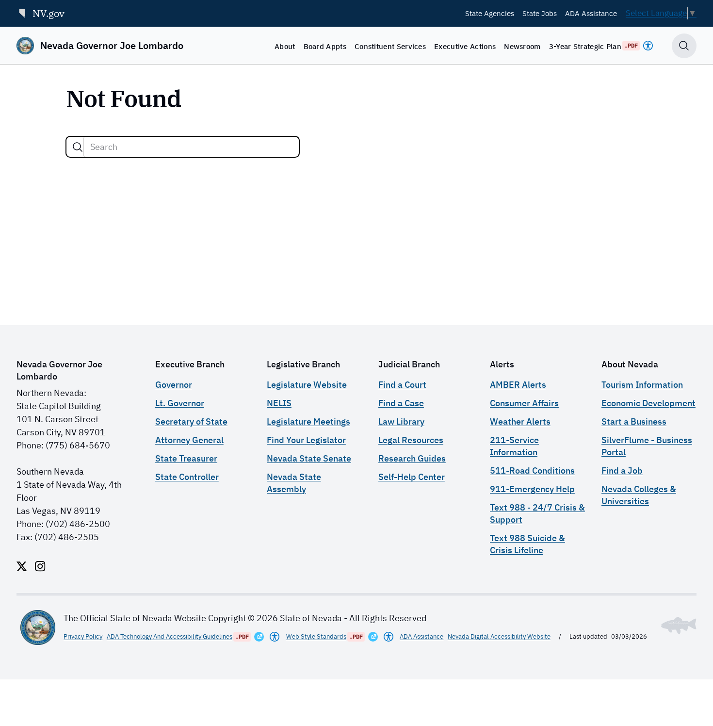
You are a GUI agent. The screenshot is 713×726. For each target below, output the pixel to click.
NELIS (279, 403)
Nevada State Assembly (294, 483)
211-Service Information (514, 446)
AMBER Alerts (518, 384)
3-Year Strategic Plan (585, 46)
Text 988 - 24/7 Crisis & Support (537, 513)
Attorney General (189, 440)
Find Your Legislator (306, 440)
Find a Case (401, 403)
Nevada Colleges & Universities (638, 495)
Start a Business (633, 421)
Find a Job (622, 470)
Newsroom (522, 46)
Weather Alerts (520, 421)
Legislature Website (307, 384)
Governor (173, 384)
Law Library (401, 421)
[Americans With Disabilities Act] (648, 45)
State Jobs (539, 13)
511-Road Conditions (532, 470)
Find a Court (402, 384)
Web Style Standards (316, 636)
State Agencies (489, 13)
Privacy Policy (83, 636)
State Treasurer (186, 458)
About (285, 46)
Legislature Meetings (308, 421)
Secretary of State (191, 421)
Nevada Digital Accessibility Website (499, 636)
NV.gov (48, 13)
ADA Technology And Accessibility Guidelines (169, 636)
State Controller (187, 476)
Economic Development (648, 403)
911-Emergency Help (532, 489)
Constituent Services (390, 46)
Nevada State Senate (309, 458)
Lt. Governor (179, 403)
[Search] (77, 147)
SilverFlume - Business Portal (646, 446)
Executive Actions (465, 46)
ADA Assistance (591, 13)
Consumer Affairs (524, 403)
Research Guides (412, 458)
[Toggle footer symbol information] (679, 625)
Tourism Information (642, 384)
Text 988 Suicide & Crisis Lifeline (527, 544)
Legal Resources (410, 440)
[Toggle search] (684, 45)
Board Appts (325, 46)
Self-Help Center (411, 476)
